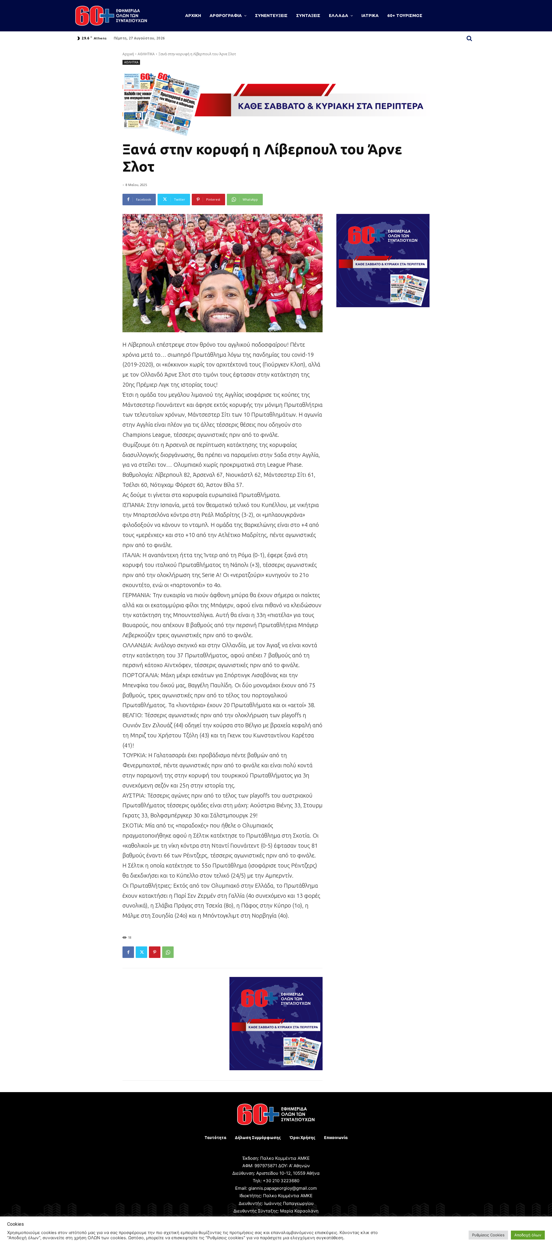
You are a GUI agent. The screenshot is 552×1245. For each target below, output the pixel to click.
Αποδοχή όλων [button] (527, 1235)
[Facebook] (128, 952)
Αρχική (128, 54)
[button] (469, 38)
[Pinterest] (154, 952)
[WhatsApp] (168, 952)
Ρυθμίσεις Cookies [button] (488, 1235)
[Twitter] (141, 952)
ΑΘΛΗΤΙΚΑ (146, 54)
